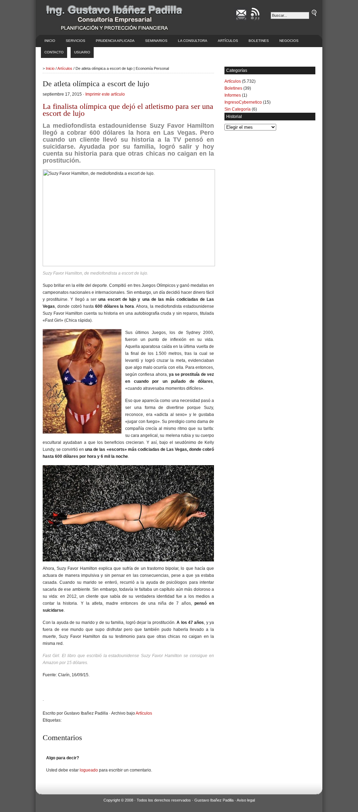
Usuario (82, 52)
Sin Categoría (237, 109)
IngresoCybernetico (243, 102)
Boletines (259, 41)
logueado (89, 770)
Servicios (75, 41)
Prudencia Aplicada (115, 41)
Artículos (228, 41)
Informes (232, 95)
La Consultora (192, 41)
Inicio (49, 41)
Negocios (289, 41)
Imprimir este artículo (105, 94)
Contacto (54, 52)
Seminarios (156, 41)
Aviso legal (246, 800)
